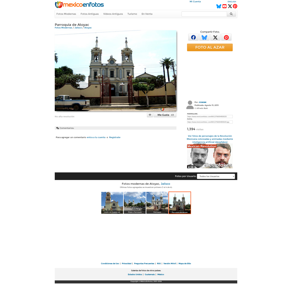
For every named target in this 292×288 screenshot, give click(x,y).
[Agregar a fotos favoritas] (150, 114)
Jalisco (78, 27)
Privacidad (126, 263)
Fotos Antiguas (90, 13)
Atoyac (88, 27)
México (160, 274)
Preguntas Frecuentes (144, 263)
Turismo (132, 13)
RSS (159, 263)
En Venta (147, 13)
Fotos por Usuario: (185, 176)
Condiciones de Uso (110, 263)
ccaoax (202, 102)
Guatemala (150, 274)
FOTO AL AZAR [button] (209, 47)
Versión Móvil (169, 263)
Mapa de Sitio (185, 263)
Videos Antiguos (113, 13)
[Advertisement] (209, 75)
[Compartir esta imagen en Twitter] (215, 37)
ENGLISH (232, 1)
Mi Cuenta (195, 1)
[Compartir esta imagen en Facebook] (193, 37)
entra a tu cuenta (96, 137)
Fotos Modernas (66, 13)
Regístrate (114, 137)
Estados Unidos (135, 274)
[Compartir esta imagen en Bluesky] (204, 37)
